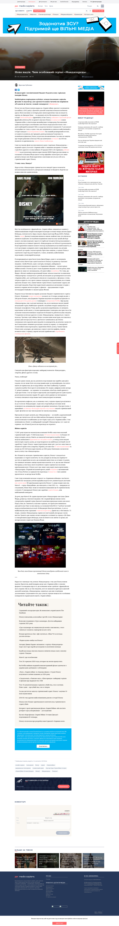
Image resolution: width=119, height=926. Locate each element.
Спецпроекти (39, 11)
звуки (22, 236)
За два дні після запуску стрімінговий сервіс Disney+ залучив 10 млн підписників (43, 692)
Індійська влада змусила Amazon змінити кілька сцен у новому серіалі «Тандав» (42, 652)
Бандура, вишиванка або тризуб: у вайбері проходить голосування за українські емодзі (90, 128)
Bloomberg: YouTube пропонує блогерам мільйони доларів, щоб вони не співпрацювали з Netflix (90, 135)
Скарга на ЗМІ (98, 11)
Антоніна (84, 1)
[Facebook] (16, 90)
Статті (29, 11)
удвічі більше (53, 490)
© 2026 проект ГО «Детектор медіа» (92, 882)
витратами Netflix (53, 301)
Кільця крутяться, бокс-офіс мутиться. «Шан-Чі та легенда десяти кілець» (40, 635)
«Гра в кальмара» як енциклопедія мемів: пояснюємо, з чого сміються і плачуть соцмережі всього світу (41, 628)
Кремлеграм (78, 14)
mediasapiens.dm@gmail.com (94, 883)
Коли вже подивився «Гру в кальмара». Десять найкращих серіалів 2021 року (40, 622)
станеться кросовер (43, 510)
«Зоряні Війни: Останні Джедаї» (25, 771)
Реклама (48, 879)
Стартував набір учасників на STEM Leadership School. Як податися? (88, 122)
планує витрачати (35, 296)
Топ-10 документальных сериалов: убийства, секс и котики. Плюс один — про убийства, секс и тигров (41, 686)
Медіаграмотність (22, 14)
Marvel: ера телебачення (28, 657)
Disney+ (38, 771)
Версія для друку (88, 76)
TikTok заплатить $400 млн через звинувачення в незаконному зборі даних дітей (90, 214)
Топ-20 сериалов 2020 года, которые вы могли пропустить (40, 661)
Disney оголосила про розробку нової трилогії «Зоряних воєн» (42, 721)
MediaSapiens (32, 1)
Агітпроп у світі (89, 14)
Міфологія (33, 14)
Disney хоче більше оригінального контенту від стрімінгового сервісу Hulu (42, 703)
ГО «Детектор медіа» (96, 1)
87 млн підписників (62, 446)
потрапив (53, 469)
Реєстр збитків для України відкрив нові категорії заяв (90, 141)
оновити (67, 811)
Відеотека (48, 892)
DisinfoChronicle (64, 1)
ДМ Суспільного (43, 1)
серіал (43, 765)
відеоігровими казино (36, 131)
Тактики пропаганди (45, 14)
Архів (51, 6)
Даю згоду (59, 923)
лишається (53, 472)
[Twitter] (19, 90)
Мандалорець (46, 771)
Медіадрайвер (75, 1)
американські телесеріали (23, 768)
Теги (46, 6)
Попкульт (56, 14)
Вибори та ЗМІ (49, 894)
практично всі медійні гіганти (41, 439)
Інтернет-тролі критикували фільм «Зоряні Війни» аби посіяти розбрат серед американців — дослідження (42, 709)
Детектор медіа (21, 1)
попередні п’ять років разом (25, 301)
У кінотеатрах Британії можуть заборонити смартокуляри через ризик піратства (90, 206)
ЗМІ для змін (53, 1)
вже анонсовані (20, 483)
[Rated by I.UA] (55, 907)
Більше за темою (24, 850)
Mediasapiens (49, 887)
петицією (55, 139)
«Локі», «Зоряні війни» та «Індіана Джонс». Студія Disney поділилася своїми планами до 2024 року (40, 673)
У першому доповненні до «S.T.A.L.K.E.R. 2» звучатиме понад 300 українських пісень (90, 146)
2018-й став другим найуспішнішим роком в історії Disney (41, 698)
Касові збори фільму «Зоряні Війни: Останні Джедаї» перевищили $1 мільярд (38, 716)
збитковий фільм (26, 117)
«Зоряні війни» (51, 765)
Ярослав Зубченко (25, 85)
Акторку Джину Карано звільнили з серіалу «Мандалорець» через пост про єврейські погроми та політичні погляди (41, 645)
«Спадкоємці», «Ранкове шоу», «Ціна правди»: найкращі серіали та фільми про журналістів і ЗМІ (42, 679)
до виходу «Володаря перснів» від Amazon (39, 408)
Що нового (19, 11)
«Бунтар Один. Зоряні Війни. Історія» (56, 768)
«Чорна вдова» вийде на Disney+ (31, 640)
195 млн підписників (52, 435)
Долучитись (43, 746)
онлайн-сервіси (20, 765)
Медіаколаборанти (66, 14)
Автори (40, 6)
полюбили (55, 271)
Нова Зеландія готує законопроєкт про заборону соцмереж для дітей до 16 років (90, 183)
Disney (37, 765)
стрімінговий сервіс (38, 768)
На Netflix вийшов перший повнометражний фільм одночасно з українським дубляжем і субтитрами (43, 666)
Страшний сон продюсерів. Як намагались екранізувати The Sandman (41, 611)
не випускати (56, 120)
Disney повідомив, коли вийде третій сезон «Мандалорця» (41, 617)
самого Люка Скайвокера (43, 141)
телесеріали (29, 765)
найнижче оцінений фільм (61, 117)
